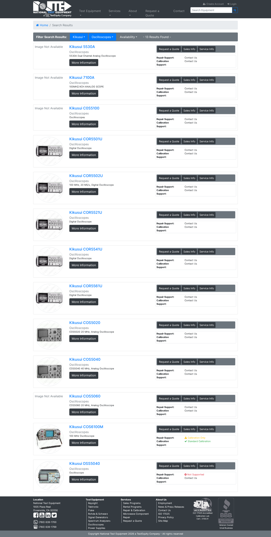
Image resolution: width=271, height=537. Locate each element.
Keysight (93, 503)
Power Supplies (96, 528)
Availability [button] (127, 37)
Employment (165, 503)
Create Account (215, 4)
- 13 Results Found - (157, 37)
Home (43, 25)
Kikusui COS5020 (84, 322)
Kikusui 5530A (82, 46)
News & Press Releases (171, 506)
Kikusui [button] (78, 37)
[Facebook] (36, 515)
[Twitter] (54, 515)
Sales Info (189, 49)
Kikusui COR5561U (85, 286)
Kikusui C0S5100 (84, 108)
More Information (84, 62)
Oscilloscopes (96, 524)
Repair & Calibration (134, 510)
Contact (179, 11)
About (132, 11)
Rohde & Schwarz (98, 513)
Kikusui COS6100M (86, 427)
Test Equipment (90, 11)
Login (233, 4)
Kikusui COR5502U (86, 176)
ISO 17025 (164, 513)
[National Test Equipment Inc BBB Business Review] (226, 510)
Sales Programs (132, 503)
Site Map (163, 520)
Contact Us (164, 510)
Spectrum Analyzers (99, 520)
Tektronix (93, 506)
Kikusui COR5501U (85, 139)
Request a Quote (152, 13)
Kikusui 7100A (81, 77)
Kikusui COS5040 (84, 359)
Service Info (206, 49)
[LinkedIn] (48, 515)
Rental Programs (132, 506)
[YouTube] (42, 515)
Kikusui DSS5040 (84, 463)
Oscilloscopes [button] (101, 37)
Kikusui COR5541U (85, 249)
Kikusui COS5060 (84, 396)
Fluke (91, 510)
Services (114, 11)
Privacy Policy (166, 517)
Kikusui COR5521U (85, 212)
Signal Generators (98, 517)
